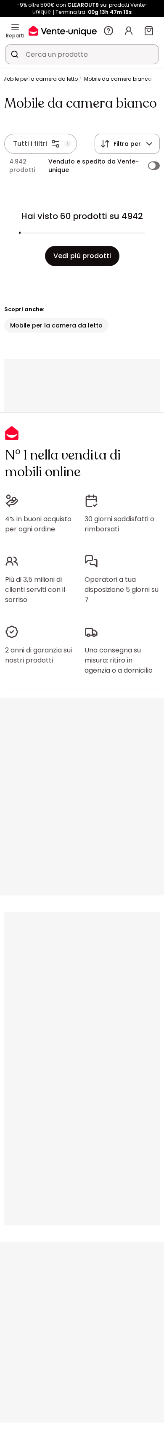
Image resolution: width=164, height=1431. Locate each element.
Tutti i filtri (30, 143)
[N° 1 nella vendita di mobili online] (63, 30)
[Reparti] (15, 27)
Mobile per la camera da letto (40, 78)
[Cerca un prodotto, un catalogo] (14, 54)
